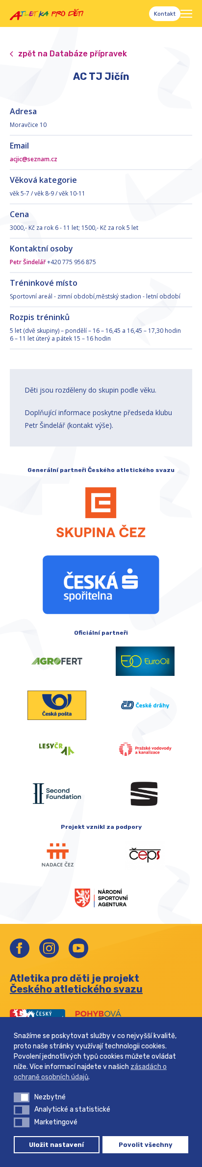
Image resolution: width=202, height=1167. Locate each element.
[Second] (57, 793)
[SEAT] (145, 793)
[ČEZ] (101, 512)
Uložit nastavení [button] (56, 1144)
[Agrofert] (57, 661)
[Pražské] (145, 749)
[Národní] (101, 897)
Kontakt (165, 13)
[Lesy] (57, 749)
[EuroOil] (145, 661)
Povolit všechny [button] (146, 1144)
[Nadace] (57, 855)
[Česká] (101, 584)
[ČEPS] (145, 855)
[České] (145, 705)
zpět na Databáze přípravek (72, 53)
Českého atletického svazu (76, 989)
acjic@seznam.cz (33, 159)
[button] (21, 1097)
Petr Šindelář (28, 262)
